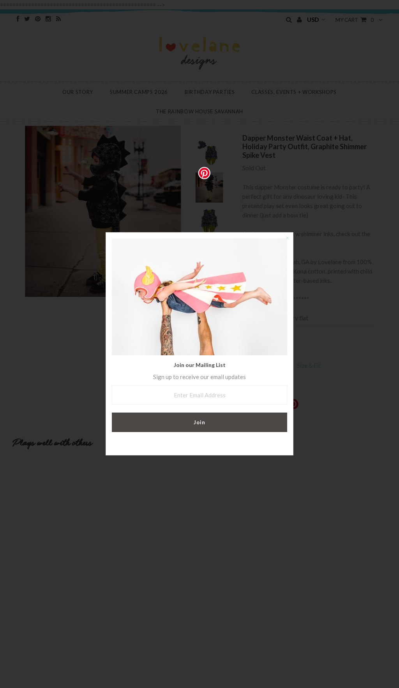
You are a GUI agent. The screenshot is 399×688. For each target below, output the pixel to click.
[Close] (287, 238)
